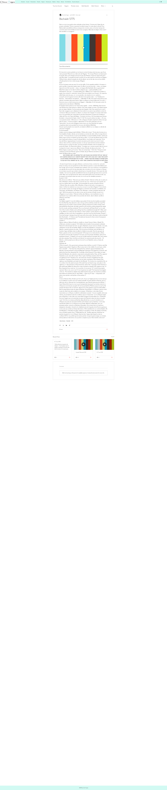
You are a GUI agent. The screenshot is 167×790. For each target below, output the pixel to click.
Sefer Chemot (95, 6)
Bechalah (68, 320)
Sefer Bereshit (85, 6)
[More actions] (107, 15)
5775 (72, 320)
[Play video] (83, 47)
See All (112, 336)
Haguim (66, 6)
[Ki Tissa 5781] (104, 344)
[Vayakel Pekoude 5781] (83, 344)
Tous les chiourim (57, 6)
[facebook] (161, 1)
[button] (33, 2)
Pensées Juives (75, 6)
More (102, 6)
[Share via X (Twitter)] (63, 325)
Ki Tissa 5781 (57, 341)
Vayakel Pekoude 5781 (81, 352)
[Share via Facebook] (60, 325)
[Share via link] (69, 325)
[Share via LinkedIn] (66, 325)
